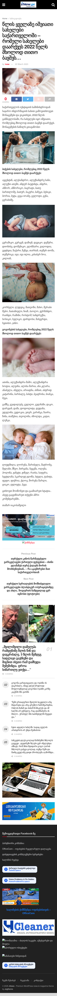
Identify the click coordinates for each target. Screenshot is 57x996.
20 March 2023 (21, 64)
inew (7, 64)
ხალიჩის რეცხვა (10, 859)
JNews (11, 986)
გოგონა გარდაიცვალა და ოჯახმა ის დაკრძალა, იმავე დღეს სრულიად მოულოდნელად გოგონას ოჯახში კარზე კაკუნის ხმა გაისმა (30, 687)
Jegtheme (9, 989)
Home (4, 18)
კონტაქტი (38, 980)
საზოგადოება (15, 18)
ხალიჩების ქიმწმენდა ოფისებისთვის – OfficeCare (29, 911)
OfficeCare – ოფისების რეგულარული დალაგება (26, 848)
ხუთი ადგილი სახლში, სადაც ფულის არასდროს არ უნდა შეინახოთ (29, 729)
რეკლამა (24, 980)
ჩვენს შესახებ (9, 980)
